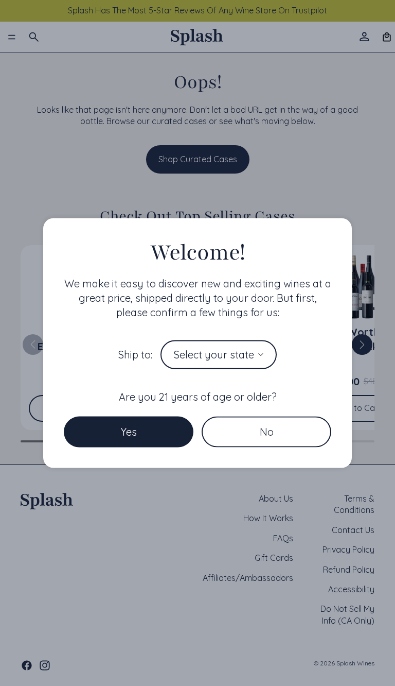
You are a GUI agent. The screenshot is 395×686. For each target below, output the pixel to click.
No (267, 431)
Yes (129, 431)
